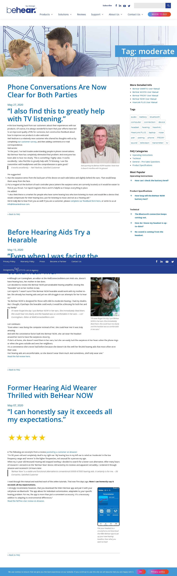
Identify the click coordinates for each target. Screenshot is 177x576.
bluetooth (155, 117)
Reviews (81, 14)
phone (151, 137)
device (161, 122)
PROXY (160, 137)
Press (42, 261)
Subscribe (107, 5)
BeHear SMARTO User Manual (146, 88)
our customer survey (27, 141)
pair (133, 137)
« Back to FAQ (14, 214)
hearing (146, 127)
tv (167, 143)
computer (136, 122)
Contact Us (134, 14)
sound (134, 143)
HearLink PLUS (138, 132)
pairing (141, 137)
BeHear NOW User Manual (144, 99)
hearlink (157, 127)
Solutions (63, 14)
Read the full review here (19, 356)
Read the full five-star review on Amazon (26, 501)
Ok (140, 571)
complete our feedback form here (85, 201)
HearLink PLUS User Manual (144, 102)
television (144, 143)
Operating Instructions (142, 155)
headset (135, 127)
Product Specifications (142, 165)
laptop (152, 132)
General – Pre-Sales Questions (146, 161)
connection (149, 122)
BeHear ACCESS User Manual (145, 92)
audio (133, 117)
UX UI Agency (32, 270)
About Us (114, 14)
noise (161, 132)
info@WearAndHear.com (18, 204)
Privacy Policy (9, 261)
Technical (136, 158)
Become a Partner (58, 261)
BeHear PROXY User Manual (145, 95)
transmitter (157, 143)
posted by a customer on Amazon (62, 452)
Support (95, 14)
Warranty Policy (27, 261)
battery (143, 117)
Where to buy (159, 14)
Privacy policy (158, 571)
